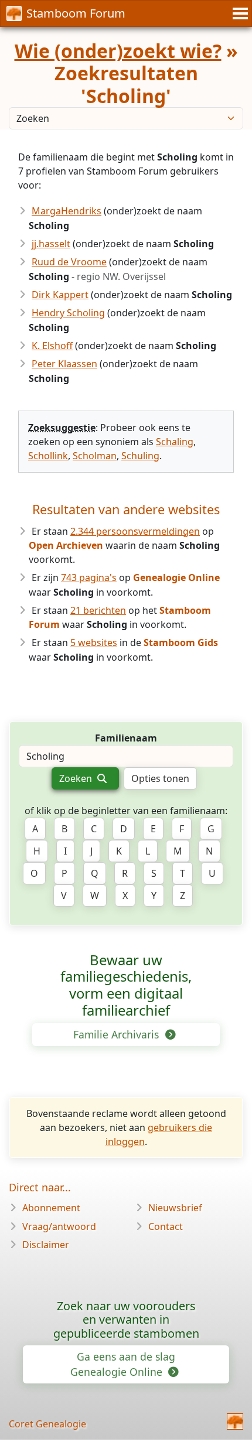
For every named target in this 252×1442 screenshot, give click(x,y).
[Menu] (238, 13)
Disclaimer (45, 1244)
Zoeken (76, 778)
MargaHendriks (66, 210)
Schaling (174, 441)
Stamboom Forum (75, 13)
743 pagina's (89, 577)
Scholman (95, 455)
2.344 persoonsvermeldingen (135, 531)
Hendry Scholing (68, 312)
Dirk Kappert (60, 294)
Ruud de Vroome (69, 261)
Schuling (140, 455)
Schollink (48, 455)
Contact (165, 1226)
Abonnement (51, 1207)
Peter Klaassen (64, 363)
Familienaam (126, 738)
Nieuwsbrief (175, 1207)
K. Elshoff (52, 345)
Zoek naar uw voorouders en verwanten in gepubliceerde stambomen (126, 1320)
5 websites (93, 642)
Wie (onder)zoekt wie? (118, 50)
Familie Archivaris (117, 1034)
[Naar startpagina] (235, 1421)
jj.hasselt (51, 243)
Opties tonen (160, 778)
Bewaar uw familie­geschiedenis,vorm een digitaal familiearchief (126, 985)
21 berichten (98, 610)
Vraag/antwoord (59, 1226)
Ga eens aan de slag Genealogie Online (122, 1364)
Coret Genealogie (47, 1423)
